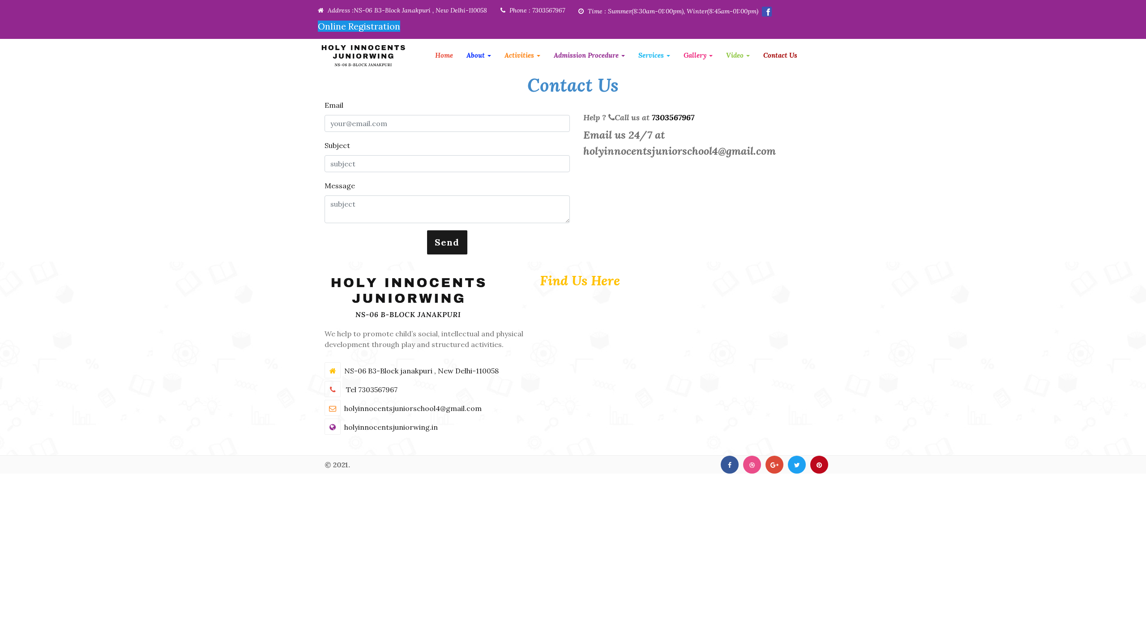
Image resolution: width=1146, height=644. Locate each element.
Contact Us (780, 55)
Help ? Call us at (638, 117)
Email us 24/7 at (679, 143)
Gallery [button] (696, 55)
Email (334, 105)
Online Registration (359, 26)
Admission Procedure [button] (587, 55)
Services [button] (652, 55)
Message (340, 185)
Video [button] (735, 55)
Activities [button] (520, 55)
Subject (337, 145)
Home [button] (444, 55)
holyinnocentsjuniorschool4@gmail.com (679, 151)
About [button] (476, 55)
